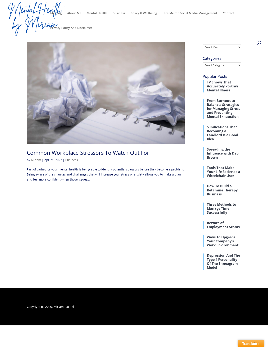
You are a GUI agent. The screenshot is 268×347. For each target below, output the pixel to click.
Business (119, 13)
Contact (228, 13)
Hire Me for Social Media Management (189, 13)
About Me (74, 13)
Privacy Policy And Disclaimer (71, 28)
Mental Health (97, 13)
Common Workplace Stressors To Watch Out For (88, 152)
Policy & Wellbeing (144, 13)
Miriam (36, 160)
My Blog (56, 13)
